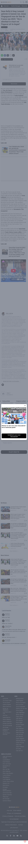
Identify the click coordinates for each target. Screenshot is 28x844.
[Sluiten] (25, 405)
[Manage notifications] (25, 841)
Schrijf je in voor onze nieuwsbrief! (14, 435)
